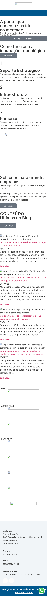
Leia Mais (5, 266)
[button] (23, 13)
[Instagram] (11, 580)
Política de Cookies (24, 592)
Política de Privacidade (33, 589)
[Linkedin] (5, 580)
